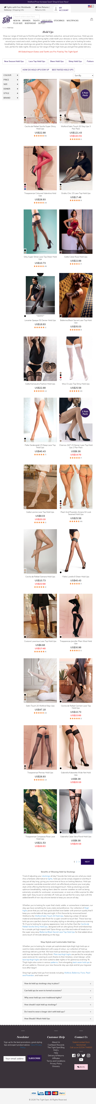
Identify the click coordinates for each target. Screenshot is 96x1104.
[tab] (58, 983)
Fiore (83, 973)
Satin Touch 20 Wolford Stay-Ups (40, 706)
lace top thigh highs (30, 960)
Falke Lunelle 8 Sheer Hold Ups (76, 577)
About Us (56, 1042)
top (3, 1090)
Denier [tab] (7, 89)
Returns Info (40, 10)
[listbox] (25, 120)
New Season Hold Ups (14, 61)
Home (4, 27)
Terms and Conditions (56, 1061)
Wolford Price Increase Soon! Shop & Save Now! (48, 2)
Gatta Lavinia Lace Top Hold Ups (40, 512)
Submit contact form (81, 1042)
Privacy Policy (56, 1064)
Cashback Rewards (56, 1045)
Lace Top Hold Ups (37, 61)
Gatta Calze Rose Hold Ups (75, 257)
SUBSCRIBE (34, 1058)
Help (56, 1053)
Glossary (56, 1066)
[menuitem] (16, 21)
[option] (25, 117)
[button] (91, 6)
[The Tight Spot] (7, 19)
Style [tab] (6, 93)
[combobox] (26, 17)
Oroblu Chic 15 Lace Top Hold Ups (75, 193)
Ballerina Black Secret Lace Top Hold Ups (57, 932)
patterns (54, 962)
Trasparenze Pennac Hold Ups (40, 773)
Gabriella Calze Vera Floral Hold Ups (75, 837)
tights (50, 879)
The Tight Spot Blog (56, 1047)
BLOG (82, 1067)
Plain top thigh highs (62, 954)
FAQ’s (56, 1050)
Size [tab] (5, 84)
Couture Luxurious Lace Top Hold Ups (40, 641)
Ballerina (76, 973)
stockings (46, 876)
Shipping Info (18, 10)
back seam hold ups (81, 962)
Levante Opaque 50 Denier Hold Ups (40, 320)
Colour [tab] (7, 75)
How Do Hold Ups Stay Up (36, 70)
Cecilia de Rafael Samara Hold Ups (40, 577)
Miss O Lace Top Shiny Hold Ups (76, 384)
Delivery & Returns (56, 1056)
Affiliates (56, 1058)
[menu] (51, 22)
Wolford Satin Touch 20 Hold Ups (49, 916)
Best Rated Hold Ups (62, 70)
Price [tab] (6, 80)
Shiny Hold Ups (75, 61)
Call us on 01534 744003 (81, 1047)
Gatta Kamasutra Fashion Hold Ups (40, 384)
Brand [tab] (7, 98)
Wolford (67, 973)
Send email (81, 1045)
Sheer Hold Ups (57, 61)
